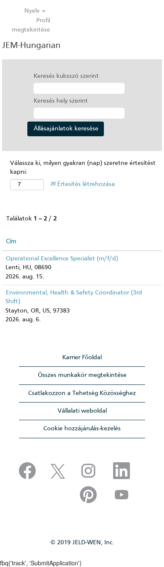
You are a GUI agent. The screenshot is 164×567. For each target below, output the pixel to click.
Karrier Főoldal (82, 357)
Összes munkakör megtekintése (82, 375)
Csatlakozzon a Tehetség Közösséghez (82, 393)
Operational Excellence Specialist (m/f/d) (62, 259)
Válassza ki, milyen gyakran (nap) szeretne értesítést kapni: (83, 167)
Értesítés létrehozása (85, 184)
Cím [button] (11, 241)
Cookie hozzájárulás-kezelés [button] (82, 429)
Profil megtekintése (31, 25)
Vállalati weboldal (82, 411)
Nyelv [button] (32, 11)
